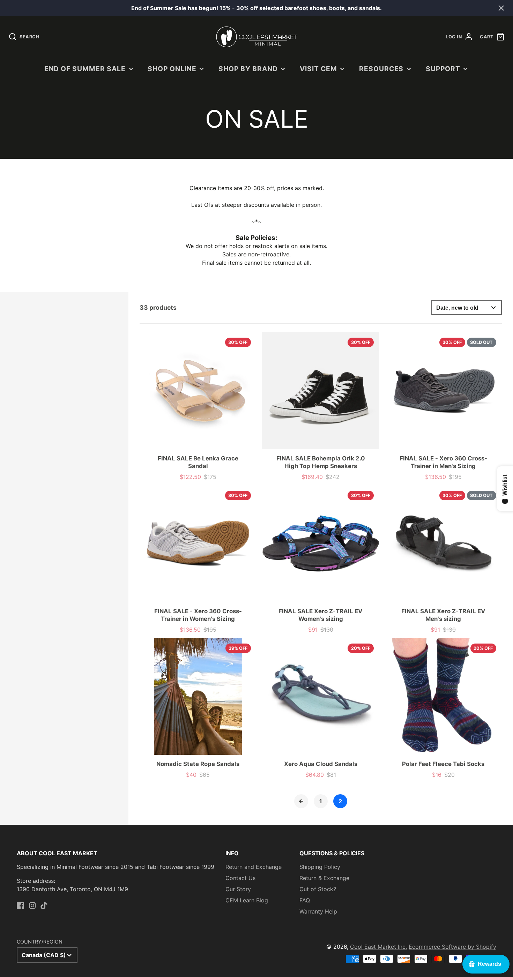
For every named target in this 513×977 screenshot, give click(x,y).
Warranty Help (318, 911)
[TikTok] (44, 905)
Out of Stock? (317, 889)
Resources (381, 69)
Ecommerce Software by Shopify (452, 946)
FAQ (304, 900)
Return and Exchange (253, 866)
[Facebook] (20, 905)
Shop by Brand (247, 69)
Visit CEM (318, 69)
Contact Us (240, 877)
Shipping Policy (319, 866)
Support (443, 69)
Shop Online (172, 69)
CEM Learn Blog (246, 900)
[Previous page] (301, 801)
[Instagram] (32, 905)
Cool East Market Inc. (378, 946)
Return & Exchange (324, 877)
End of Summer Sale (85, 69)
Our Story (238, 889)
